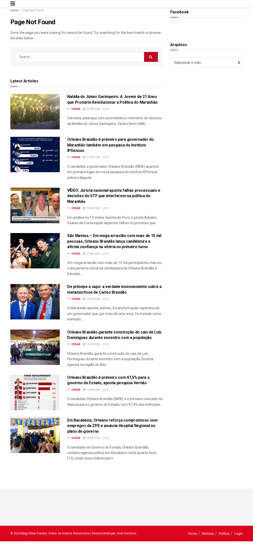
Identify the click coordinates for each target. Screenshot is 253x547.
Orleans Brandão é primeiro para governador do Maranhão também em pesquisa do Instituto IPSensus (110, 145)
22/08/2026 (92, 109)
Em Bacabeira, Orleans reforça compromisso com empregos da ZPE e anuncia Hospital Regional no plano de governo (112, 426)
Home (14, 10)
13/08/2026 (92, 438)
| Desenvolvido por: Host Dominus (113, 533)
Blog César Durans (34, 533)
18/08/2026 (92, 208)
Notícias (208, 533)
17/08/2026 (92, 253)
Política (224, 533)
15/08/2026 (92, 299)
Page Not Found (33, 10)
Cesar (75, 109)
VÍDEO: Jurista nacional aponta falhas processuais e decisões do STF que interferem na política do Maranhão (113, 196)
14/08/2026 (92, 389)
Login (238, 533)
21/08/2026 (92, 157)
